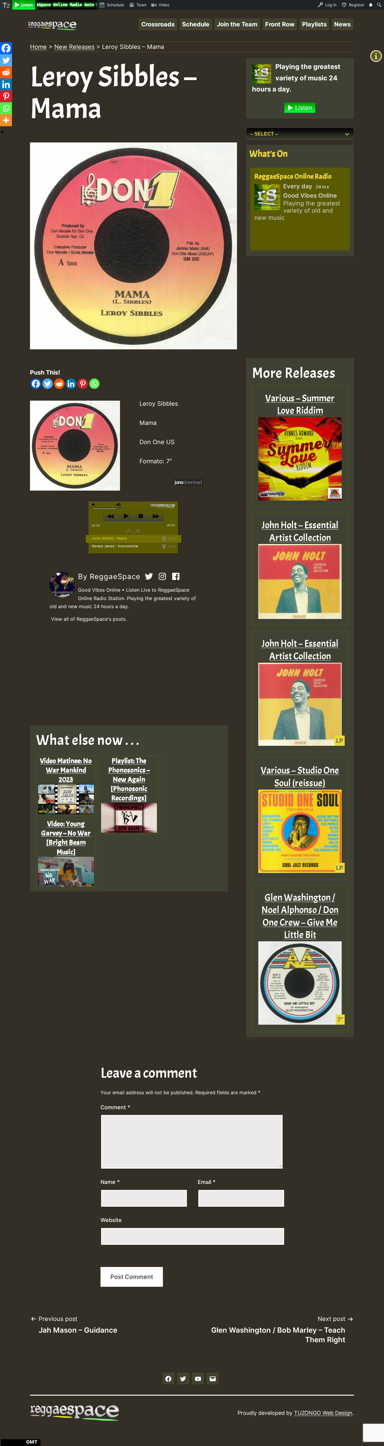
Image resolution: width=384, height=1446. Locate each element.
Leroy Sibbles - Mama (109, 538)
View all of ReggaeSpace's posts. (89, 619)
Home (38, 46)
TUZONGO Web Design (323, 1413)
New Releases (74, 46)
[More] (6, 120)
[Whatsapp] (94, 383)
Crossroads (158, 24)
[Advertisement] (133, 674)
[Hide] (2, 132)
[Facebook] (36, 383)
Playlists (314, 24)
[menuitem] (6, 5)
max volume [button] (118, 504)
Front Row (280, 24)
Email (206, 1182)
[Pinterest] (82, 383)
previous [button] (111, 516)
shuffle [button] (138, 531)
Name (110, 1182)
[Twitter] (47, 383)
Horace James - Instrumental (115, 546)
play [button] (125, 516)
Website (111, 1220)
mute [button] (94, 504)
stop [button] (141, 516)
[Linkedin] (71, 383)
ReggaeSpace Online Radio (293, 176)
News (342, 24)
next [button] (155, 516)
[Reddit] (59, 383)
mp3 (171, 538)
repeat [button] (129, 531)
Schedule (195, 24)
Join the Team (237, 24)
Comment (115, 1107)
